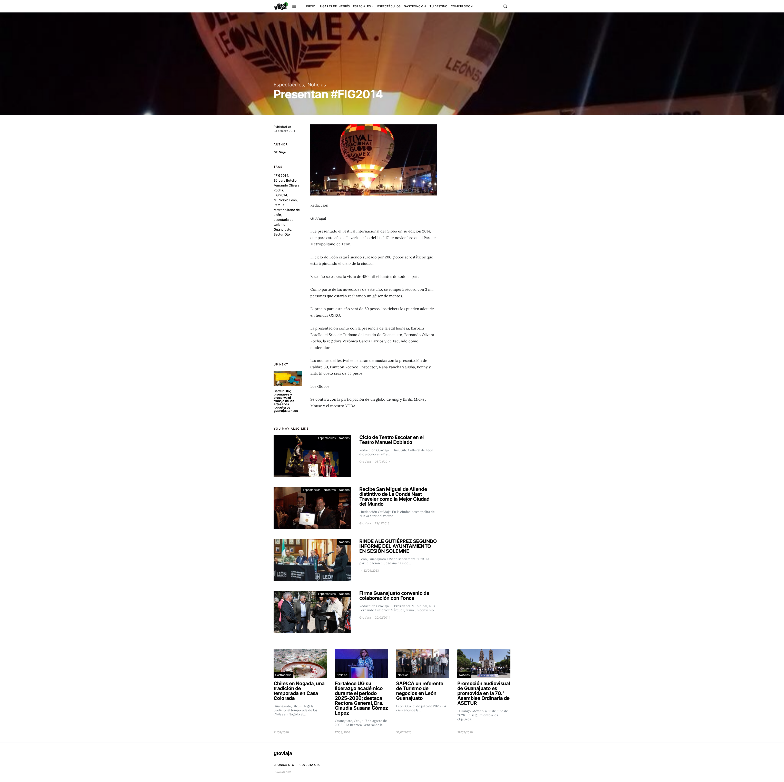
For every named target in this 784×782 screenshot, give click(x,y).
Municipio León (285, 200)
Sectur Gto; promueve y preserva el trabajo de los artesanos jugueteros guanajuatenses (286, 401)
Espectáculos (389, 6)
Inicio (310, 6)
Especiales (362, 6)
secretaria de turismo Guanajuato (283, 224)
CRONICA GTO (284, 764)
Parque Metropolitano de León (287, 210)
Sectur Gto (282, 234)
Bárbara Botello (285, 180)
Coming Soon (462, 6)
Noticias (316, 85)
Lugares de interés (334, 6)
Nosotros (330, 490)
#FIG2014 (281, 175)
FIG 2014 (280, 195)
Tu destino (439, 6)
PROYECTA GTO (309, 764)
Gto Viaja (280, 152)
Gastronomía (415, 6)
